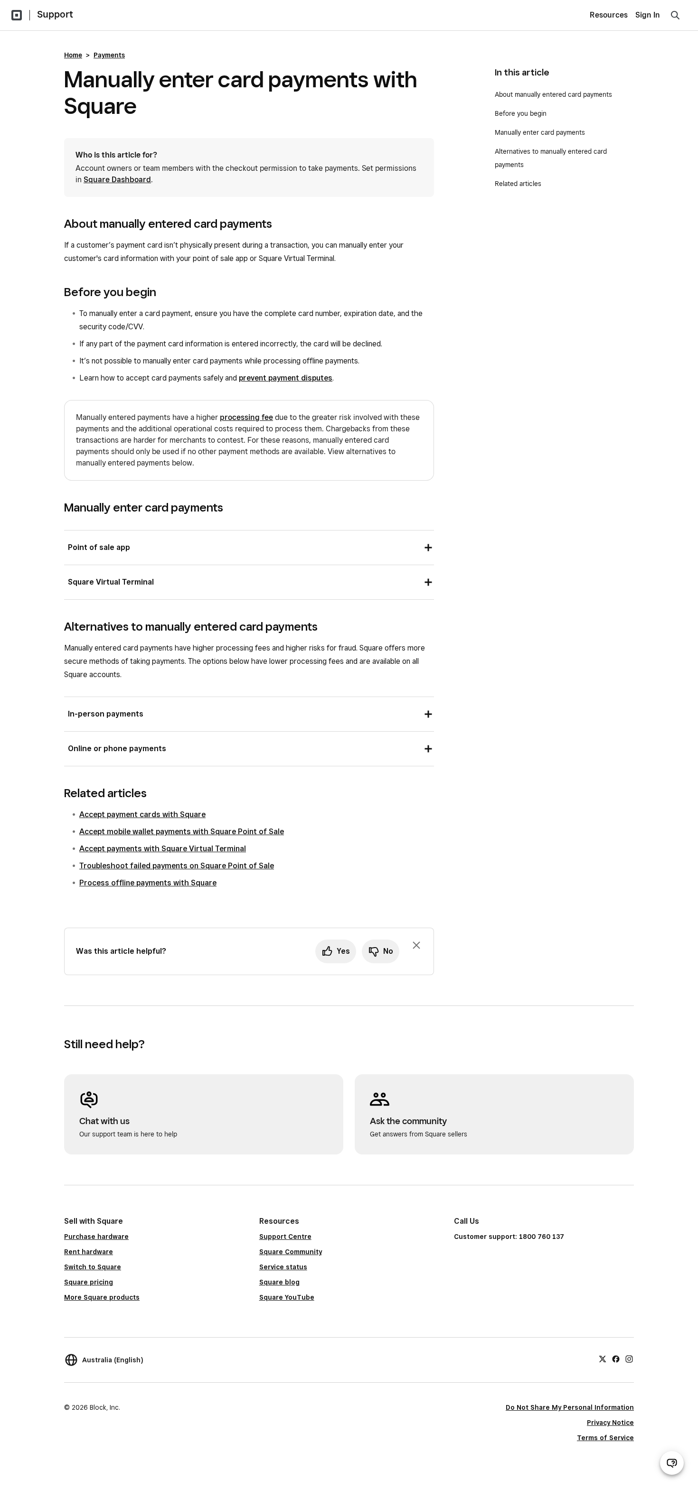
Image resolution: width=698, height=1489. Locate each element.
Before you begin (521, 113)
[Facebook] (616, 1358)
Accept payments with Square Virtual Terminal (162, 848)
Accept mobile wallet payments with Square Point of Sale (181, 831)
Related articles (518, 183)
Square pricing (88, 1282)
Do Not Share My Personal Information (570, 1407)
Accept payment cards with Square (142, 814)
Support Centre (285, 1236)
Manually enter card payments (541, 132)
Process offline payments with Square (148, 882)
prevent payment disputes (285, 377)
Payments (109, 55)
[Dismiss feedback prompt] (416, 945)
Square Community (290, 1252)
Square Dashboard (117, 179)
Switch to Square (92, 1267)
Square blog (279, 1282)
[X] (602, 1358)
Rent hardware (88, 1252)
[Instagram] (629, 1358)
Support (55, 14)
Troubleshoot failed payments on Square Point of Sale (176, 865)
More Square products (102, 1297)
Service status (283, 1267)
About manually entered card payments (554, 94)
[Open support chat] (672, 1463)
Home (73, 55)
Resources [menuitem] (609, 14)
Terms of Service (605, 1438)
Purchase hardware (96, 1236)
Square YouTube (286, 1297)
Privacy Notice (610, 1422)
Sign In (647, 14)
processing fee (246, 417)
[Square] (16, 15)
